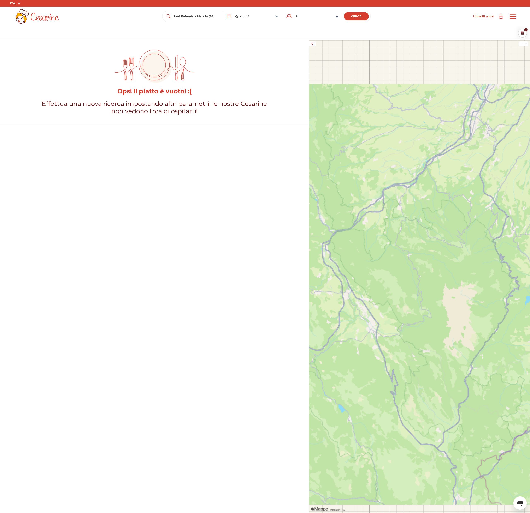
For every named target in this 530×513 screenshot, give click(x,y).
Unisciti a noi (483, 16)
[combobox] (196, 16)
